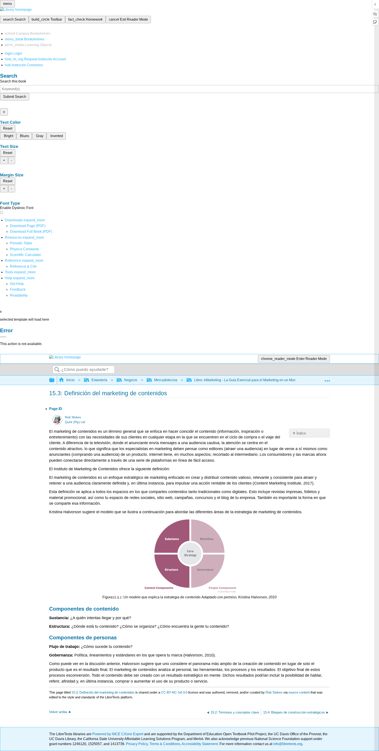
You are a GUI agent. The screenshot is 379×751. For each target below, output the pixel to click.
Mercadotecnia (165, 380)
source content (299, 692)
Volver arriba (58, 712)
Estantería (99, 380)
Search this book (13, 81)
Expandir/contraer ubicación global (327, 379)
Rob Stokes (73, 417)
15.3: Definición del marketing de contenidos (103, 692)
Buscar (57, 370)
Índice (301, 433)
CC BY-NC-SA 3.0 (174, 692)
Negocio (130, 380)
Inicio (70, 380)
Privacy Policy (137, 744)
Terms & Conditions (165, 744)
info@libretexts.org (287, 744)
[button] (17, 289)
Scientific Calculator (25, 255)
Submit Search (14, 96)
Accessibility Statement (200, 744)
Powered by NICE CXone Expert (118, 734)
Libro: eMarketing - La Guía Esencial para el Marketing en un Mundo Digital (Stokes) (259, 380)
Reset (7, 128)
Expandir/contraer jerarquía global (54, 380)
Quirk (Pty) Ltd (75, 422)
